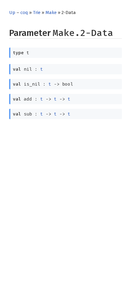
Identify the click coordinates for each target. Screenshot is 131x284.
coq (24, 12)
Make (51, 12)
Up (12, 12)
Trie (37, 12)
